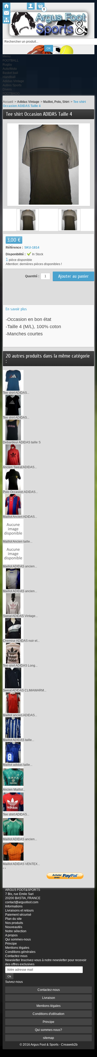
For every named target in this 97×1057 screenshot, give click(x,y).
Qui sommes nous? (48, 1030)
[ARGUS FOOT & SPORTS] (48, 24)
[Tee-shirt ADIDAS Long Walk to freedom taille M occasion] (13, 653)
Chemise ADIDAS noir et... (21, 641)
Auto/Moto (10, 69)
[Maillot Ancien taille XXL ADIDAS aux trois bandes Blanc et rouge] (13, 529)
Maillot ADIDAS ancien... (20, 566)
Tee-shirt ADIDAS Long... (20, 665)
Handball (9, 77)
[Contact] (6, 13)
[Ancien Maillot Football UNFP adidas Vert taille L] (13, 777)
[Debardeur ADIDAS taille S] (13, 429)
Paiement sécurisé (18, 914)
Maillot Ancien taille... (17, 541)
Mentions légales (17, 948)
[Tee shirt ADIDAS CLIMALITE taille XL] (13, 405)
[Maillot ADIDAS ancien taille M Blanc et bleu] (13, 553)
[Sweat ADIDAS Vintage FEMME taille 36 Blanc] (13, 603)
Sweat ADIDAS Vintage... (20, 616)
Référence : (14, 247)
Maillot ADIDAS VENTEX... (21, 864)
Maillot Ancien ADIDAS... (20, 517)
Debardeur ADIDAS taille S (22, 442)
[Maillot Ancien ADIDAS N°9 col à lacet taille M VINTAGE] (13, 504)
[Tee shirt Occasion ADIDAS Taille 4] (28, 220)
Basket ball (10, 73)
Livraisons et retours (19, 910)
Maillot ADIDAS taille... (18, 740)
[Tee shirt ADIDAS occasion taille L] (13, 380)
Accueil (8, 102)
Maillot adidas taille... (17, 765)
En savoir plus (16, 309)
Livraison (48, 998)
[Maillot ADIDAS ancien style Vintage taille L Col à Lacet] (13, 578)
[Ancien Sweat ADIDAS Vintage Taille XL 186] (13, 454)
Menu (7, 56)
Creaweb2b (69, 1044)
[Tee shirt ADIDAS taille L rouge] (13, 802)
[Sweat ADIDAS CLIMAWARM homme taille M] (13, 678)
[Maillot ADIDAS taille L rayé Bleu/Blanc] (13, 727)
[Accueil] (6, 6)
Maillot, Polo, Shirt (56, 102)
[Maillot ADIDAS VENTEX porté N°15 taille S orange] (13, 851)
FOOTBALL (11, 60)
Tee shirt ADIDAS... (16, 393)
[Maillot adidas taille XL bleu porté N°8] (13, 752)
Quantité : (32, 276)
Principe (11, 943)
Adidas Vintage (13, 81)
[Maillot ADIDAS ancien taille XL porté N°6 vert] (13, 826)
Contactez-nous (16, 956)
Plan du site (13, 919)
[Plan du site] (6, 20)
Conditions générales (20, 952)
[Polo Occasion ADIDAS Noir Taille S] (13, 479)
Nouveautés (13, 927)
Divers (7, 89)
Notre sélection (15, 931)
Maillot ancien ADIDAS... (20, 715)
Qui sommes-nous (18, 939)
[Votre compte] (30, 6)
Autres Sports (12, 85)
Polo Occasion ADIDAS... (20, 492)
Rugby (7, 64)
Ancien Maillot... (14, 789)
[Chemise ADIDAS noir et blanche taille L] (13, 628)
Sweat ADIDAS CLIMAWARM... (24, 690)
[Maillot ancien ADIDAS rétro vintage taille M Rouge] (13, 702)
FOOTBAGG (11, 93)
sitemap (48, 1038)
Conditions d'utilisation (48, 1014)
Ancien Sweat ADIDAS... (20, 467)
